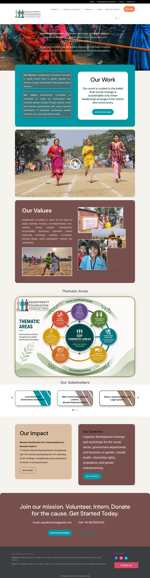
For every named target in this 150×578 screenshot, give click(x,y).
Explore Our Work (103, 112)
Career (121, 2)
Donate (129, 9)
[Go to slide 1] (72, 410)
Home (92, 2)
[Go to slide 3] (77, 410)
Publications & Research (106, 2)
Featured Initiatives (112, 9)
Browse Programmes (59, 533)
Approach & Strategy (71, 9)
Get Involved (87, 533)
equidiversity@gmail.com (56, 522)
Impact (99, 9)
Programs (88, 9)
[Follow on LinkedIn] (126, 558)
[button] (12, 398)
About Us (54, 9)
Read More (28, 470)
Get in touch (92, 476)
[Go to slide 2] (75, 410)
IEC (116, 18)
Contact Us (131, 2)
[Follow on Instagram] (121, 558)
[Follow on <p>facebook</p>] (116, 558)
